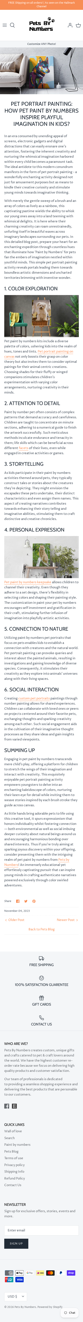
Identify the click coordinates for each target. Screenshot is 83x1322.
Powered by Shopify (50, 1307)
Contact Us (12, 1185)
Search (9, 1138)
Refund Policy (14, 1178)
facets (23, 448)
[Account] (69, 25)
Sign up (16, 1244)
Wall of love (13, 1131)
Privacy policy (14, 1165)
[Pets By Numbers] (41, 25)
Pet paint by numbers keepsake (27, 582)
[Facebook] (6, 1106)
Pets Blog (11, 1151)
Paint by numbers (17, 1145)
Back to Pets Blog (42, 929)
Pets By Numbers (25, 1307)
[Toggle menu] (4, 25)
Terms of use (13, 1158)
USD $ (12, 1296)
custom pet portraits (34, 698)
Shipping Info (14, 1171)
